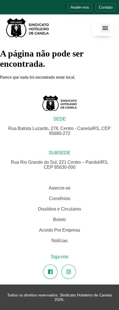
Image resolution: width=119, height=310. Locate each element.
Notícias (59, 240)
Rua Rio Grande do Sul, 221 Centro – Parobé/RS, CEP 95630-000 (59, 165)
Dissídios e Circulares (59, 209)
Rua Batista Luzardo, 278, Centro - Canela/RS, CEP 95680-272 (59, 131)
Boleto (59, 219)
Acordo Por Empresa (59, 230)
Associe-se (60, 188)
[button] (105, 28)
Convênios (59, 198)
